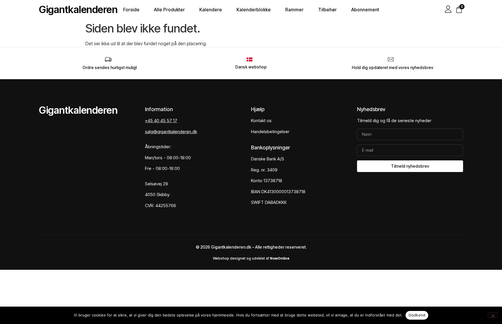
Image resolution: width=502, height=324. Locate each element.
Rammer (294, 9)
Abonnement (365, 9)
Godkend (417, 315)
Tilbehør (327, 9)
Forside (131, 9)
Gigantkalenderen (78, 9)
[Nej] (493, 315)
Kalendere (210, 9)
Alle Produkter (169, 9)
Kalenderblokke (253, 9)
